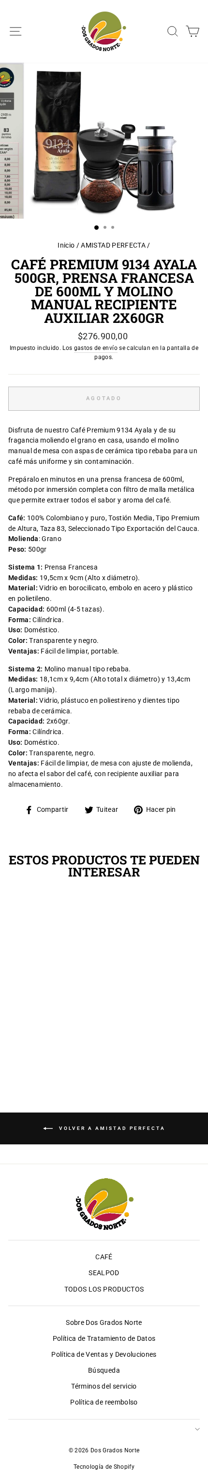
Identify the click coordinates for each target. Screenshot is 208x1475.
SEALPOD (104, 1273)
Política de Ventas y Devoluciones (103, 1354)
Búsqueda (104, 1370)
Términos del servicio (103, 1386)
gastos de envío (96, 348)
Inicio (66, 245)
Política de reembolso (103, 1402)
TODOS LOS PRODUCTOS (104, 1289)
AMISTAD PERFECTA (113, 245)
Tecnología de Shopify (104, 1466)
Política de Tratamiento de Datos (104, 1338)
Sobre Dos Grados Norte (104, 1322)
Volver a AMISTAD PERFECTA (111, 1127)
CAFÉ (103, 1257)
